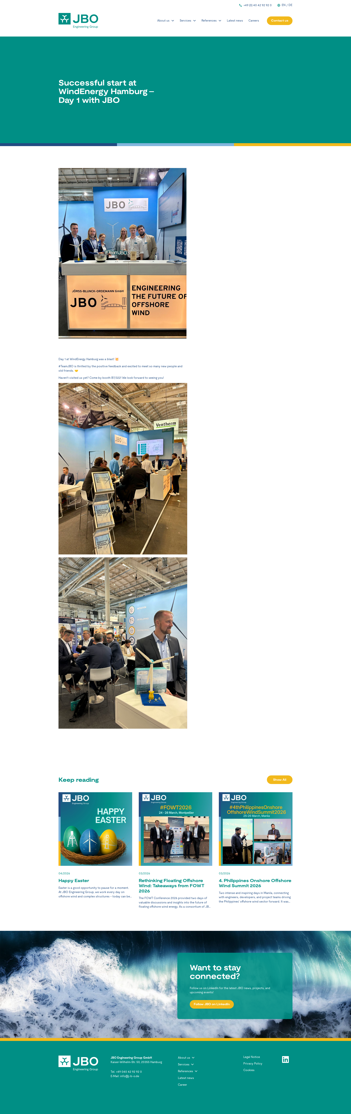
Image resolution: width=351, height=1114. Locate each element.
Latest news (235, 20)
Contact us (279, 20)
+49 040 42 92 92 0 (129, 1071)
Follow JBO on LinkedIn (212, 1004)
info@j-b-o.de (129, 1076)
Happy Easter (73, 880)
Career (182, 1084)
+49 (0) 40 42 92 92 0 (258, 5)
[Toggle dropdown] (172, 20)
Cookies (248, 1070)
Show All (279, 779)
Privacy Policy (252, 1063)
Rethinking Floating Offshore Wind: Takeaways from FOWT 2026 (171, 885)
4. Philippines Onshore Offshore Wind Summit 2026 (255, 883)
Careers (253, 20)
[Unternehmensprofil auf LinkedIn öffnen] (285, 1060)
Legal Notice (251, 1057)
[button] (201, 1058)
